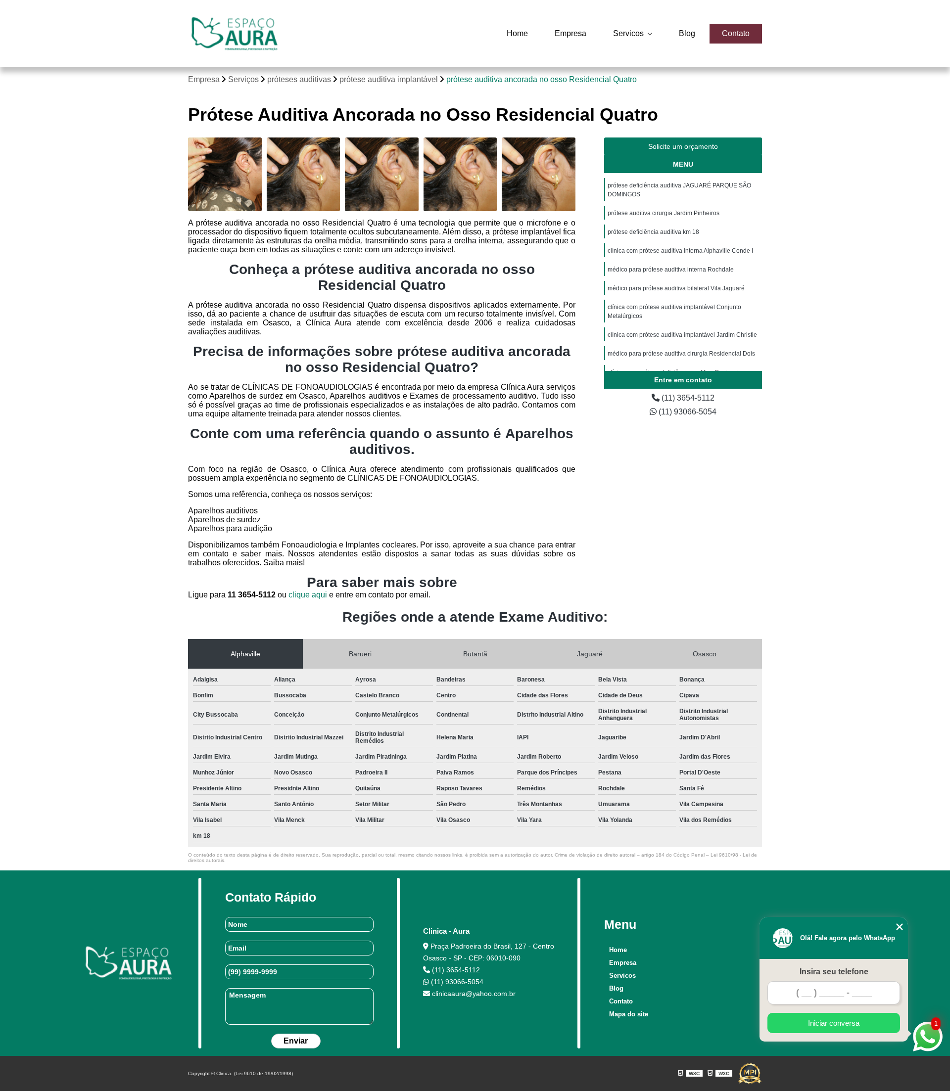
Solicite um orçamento (683, 146)
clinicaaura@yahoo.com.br (473, 994)
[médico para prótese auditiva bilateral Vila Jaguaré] (225, 174)
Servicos (629, 33)
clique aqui (307, 595)
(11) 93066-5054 (686, 412)
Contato (736, 33)
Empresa (570, 33)
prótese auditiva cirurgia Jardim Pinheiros (663, 213)
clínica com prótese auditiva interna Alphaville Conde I (680, 250)
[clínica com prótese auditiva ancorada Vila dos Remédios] (538, 174)
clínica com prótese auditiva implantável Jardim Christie (682, 334)
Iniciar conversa (833, 1023)
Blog (687, 33)
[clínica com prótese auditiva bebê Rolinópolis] (460, 174)
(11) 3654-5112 (687, 398)
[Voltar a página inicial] (234, 33)
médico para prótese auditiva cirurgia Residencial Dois (681, 353)
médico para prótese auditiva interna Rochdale (671, 269)
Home (517, 33)
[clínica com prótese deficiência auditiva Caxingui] (382, 174)
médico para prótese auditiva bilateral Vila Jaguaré (676, 288)
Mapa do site (628, 1014)
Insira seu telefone (834, 971)
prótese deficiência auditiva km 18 (653, 231)
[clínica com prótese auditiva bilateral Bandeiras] (303, 174)
